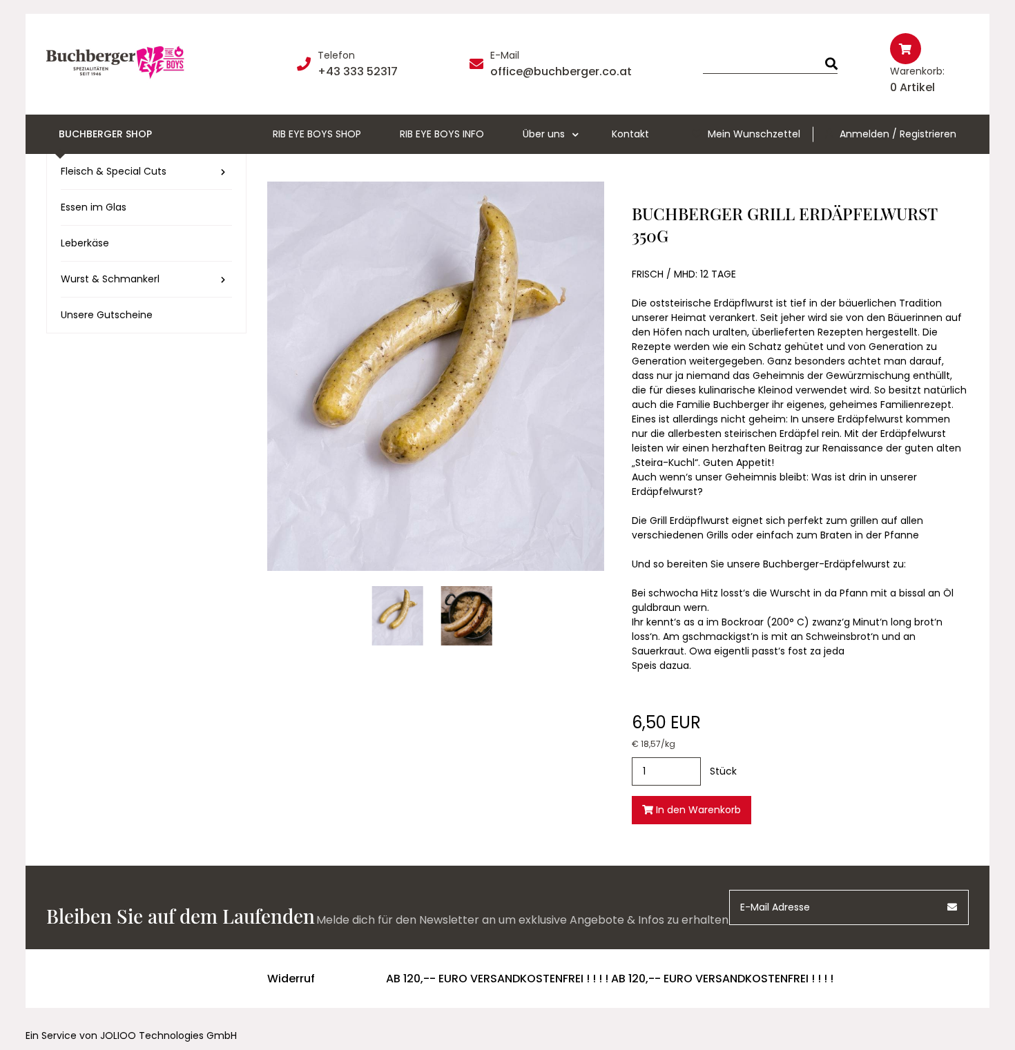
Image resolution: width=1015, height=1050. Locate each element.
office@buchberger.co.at (561, 71)
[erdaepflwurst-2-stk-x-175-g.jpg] (397, 615)
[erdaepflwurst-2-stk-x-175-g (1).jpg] (466, 615)
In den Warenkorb (697, 810)
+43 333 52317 (358, 71)
